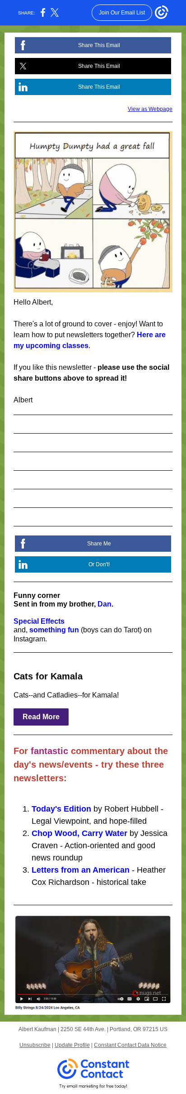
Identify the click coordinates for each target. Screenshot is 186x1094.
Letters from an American (81, 869)
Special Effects (39, 621)
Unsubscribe (35, 1045)
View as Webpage (150, 109)
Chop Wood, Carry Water (79, 833)
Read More (41, 717)
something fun (54, 630)
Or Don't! (99, 564)
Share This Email (99, 45)
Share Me (99, 543)
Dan (105, 604)
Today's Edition (61, 808)
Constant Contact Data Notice (130, 1045)
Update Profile (72, 1045)
